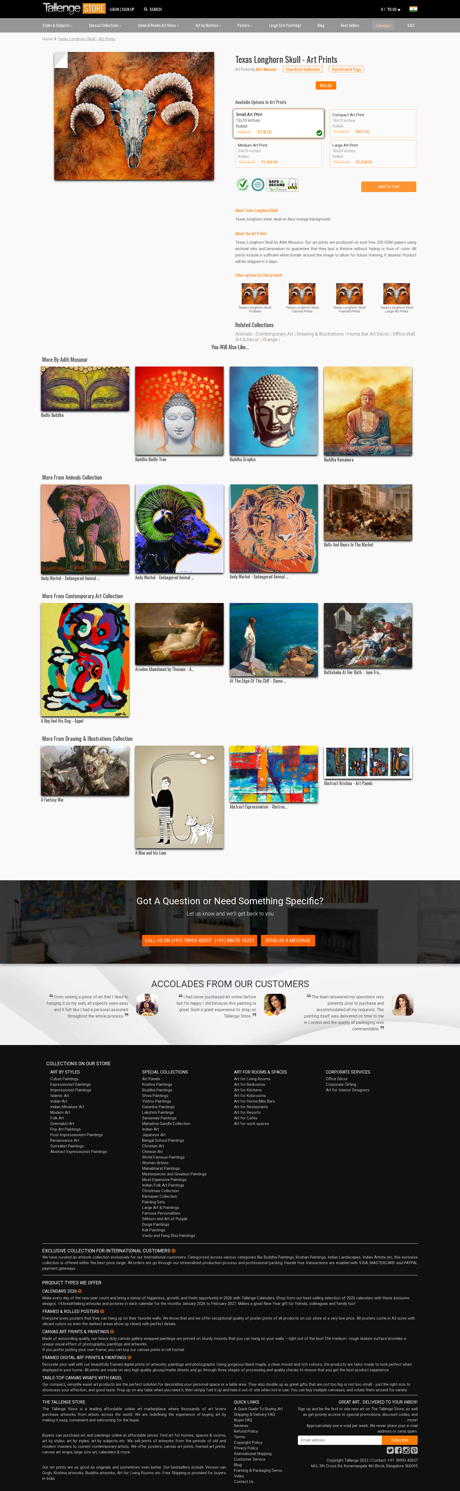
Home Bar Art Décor (368, 334)
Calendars (383, 25)
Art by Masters (207, 25)
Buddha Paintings (157, 1090)
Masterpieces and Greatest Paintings (174, 1174)
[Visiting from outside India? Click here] (173, 1250)
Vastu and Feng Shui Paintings (168, 1235)
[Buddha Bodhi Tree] (179, 411)
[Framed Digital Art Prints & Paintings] (129, 1357)
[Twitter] (390, 1451)
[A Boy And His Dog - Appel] (85, 659)
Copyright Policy (248, 1442)
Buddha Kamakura (339, 459)
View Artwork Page (346, 69)
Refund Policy (246, 1431)
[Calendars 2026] (80, 1291)
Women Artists (155, 1162)
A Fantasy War (52, 799)
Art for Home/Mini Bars (254, 1101)
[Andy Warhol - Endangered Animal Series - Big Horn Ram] (179, 528)
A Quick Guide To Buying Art (258, 1408)
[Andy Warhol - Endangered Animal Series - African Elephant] (85, 529)
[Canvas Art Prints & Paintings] (112, 1331)
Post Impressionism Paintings (76, 1134)
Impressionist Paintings (70, 1090)
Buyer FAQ (243, 1420)
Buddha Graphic (243, 459)
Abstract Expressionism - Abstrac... (258, 806)
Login (114, 9)
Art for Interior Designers (347, 1090)
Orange (270, 339)
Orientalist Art (62, 1123)
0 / (389, 9)
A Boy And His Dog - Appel (62, 721)
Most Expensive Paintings (164, 1179)
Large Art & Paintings (160, 1207)
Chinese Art (152, 1151)
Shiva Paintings (155, 1095)
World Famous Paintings (163, 1157)
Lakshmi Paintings (158, 1112)
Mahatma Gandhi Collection (166, 1123)
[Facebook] (398, 1451)
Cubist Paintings (64, 1078)
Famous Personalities (161, 1213)
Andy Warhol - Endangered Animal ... (70, 578)
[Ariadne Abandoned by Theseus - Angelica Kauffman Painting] (179, 634)
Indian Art (58, 1101)
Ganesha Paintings (158, 1106)
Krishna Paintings (157, 1084)
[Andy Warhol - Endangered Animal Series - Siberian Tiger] (274, 528)
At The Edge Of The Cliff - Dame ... (258, 681)
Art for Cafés (245, 1118)
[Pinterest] (414, 1451)
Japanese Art (154, 1134)
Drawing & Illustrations (320, 334)
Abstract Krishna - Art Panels (348, 783)
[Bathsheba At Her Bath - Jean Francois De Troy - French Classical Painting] (368, 635)
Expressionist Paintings (70, 1084)
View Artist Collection (303, 69)
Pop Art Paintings (65, 1129)
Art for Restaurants (251, 1106)
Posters (243, 25)
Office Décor (337, 1078)
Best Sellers (350, 25)
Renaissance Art (64, 1140)
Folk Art (57, 1118)
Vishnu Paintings (156, 1101)
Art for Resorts (247, 1112)
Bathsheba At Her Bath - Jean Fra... (352, 672)
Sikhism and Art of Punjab (164, 1218)
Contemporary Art (274, 334)
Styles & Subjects (56, 25)
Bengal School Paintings (163, 1140)
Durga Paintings (155, 1224)
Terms (239, 1436)
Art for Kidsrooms (250, 1095)
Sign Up (128, 9)
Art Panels (151, 1078)
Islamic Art (59, 1095)
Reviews (241, 1425)
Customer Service (249, 1459)
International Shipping (253, 1453)
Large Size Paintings (285, 25)
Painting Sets (153, 1202)
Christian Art (153, 1146)
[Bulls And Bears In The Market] (368, 512)
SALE (410, 25)
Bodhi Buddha (52, 415)
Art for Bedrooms (249, 1084)
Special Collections (104, 25)
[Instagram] (406, 1451)
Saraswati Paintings (159, 1118)
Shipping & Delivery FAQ (254, 1414)
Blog (321, 25)
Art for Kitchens (248, 1090)
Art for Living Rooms (252, 1078)
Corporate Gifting (341, 1084)
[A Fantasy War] (85, 770)
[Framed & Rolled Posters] (102, 1311)
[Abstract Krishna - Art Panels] (368, 762)
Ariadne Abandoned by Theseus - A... (164, 669)
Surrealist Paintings (67, 1146)
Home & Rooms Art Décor (157, 25)
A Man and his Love (150, 852)
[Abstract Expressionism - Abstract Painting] (274, 774)
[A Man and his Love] (179, 797)
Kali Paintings (153, 1230)
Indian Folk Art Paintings (163, 1185)
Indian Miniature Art (67, 1106)
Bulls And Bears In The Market (348, 544)
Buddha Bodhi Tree (150, 459)
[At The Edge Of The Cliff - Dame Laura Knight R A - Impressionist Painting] (274, 639)
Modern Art (60, 1112)
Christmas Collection (160, 1190)
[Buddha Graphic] (274, 411)
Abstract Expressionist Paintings (78, 1151)
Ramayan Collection (159, 1196)
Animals (243, 334)
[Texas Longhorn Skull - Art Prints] (134, 116)
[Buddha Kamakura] (368, 411)
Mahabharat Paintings (161, 1168)
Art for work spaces (251, 1123)
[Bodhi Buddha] (85, 389)
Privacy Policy (246, 1448)
